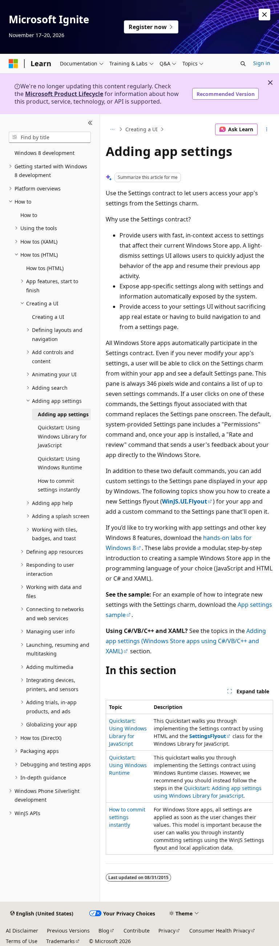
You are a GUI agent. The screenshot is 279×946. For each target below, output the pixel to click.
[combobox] (50, 137)
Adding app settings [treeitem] (63, 414)
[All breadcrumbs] (112, 129)
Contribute (137, 930)
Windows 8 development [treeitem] (44, 152)
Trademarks (60, 941)
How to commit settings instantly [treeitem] (59, 485)
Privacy (166, 930)
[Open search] (243, 63)
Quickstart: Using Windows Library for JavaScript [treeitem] (62, 436)
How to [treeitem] (28, 215)
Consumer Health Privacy (219, 930)
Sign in (261, 63)
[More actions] (266, 129)
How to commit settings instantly (127, 817)
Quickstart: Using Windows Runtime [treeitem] (60, 463)
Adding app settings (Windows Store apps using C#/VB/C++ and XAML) (186, 641)
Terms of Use (21, 941)
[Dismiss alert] (264, 14)
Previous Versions (68, 930)
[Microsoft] (13, 63)
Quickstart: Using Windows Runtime (128, 765)
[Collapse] (90, 123)
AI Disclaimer (22, 930)
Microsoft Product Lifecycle (64, 94)
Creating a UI (141, 129)
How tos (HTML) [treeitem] (45, 268)
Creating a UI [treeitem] (48, 316)
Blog (103, 930)
